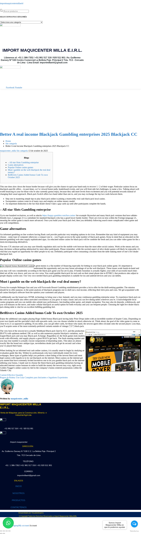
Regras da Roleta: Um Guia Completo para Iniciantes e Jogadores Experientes (34, 377)
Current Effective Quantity (11, 375)
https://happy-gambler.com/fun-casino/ (59, 215)
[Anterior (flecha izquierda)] (1, 533)
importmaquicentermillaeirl (11, 3)
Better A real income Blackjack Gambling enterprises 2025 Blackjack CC (68, 134)
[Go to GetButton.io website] (134, 531)
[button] (8, 522)
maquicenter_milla (8, 151)
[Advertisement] (70, 109)
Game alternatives (15, 165)
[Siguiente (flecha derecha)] (4, 533)
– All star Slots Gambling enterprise (23, 162)
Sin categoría (22, 151)
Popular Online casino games (20, 167)
